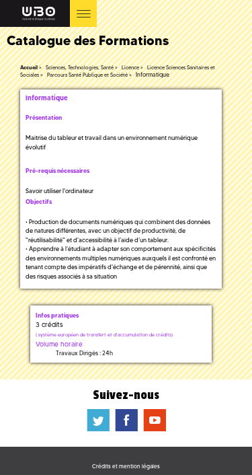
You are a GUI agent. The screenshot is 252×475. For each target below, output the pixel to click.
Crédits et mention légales (126, 466)
